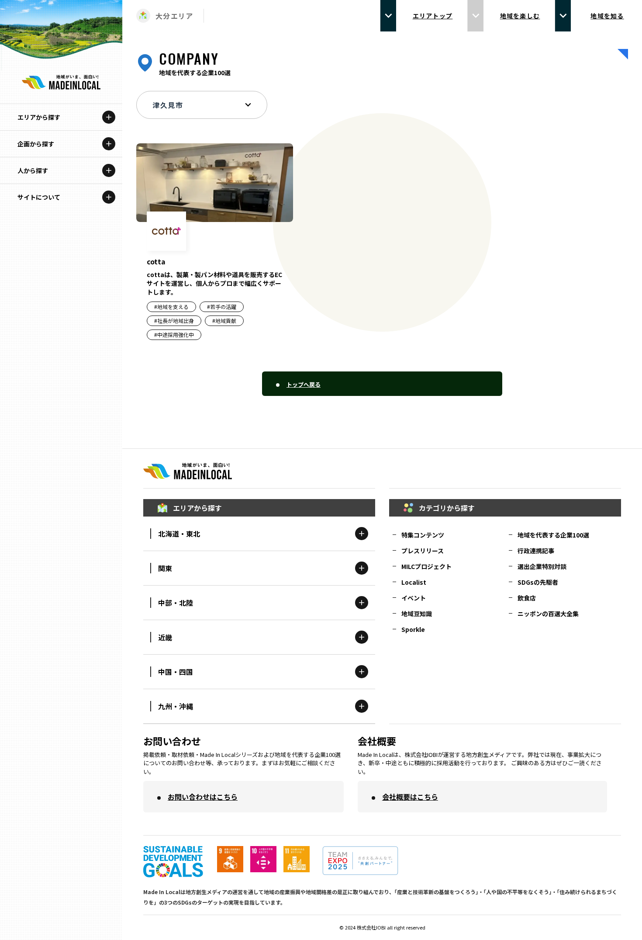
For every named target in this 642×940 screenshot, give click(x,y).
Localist (413, 582)
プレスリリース (422, 550)
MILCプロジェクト (426, 566)
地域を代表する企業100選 (553, 535)
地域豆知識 (416, 613)
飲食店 (527, 597)
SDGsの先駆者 (538, 582)
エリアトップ (433, 15)
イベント (413, 597)
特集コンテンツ (422, 535)
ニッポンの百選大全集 (548, 613)
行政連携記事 (536, 550)
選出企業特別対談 (542, 566)
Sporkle (413, 629)
